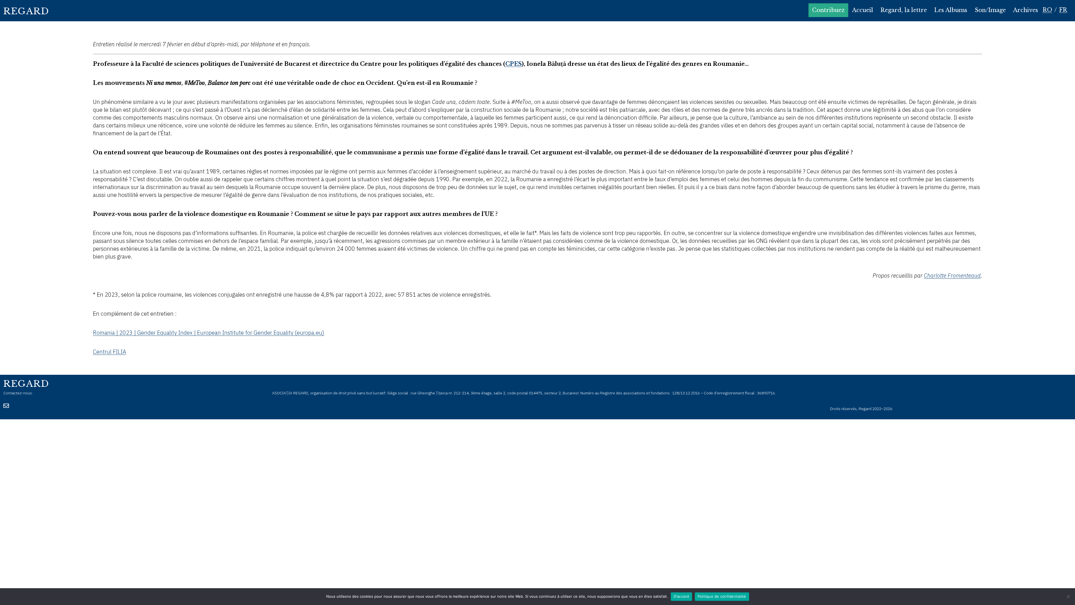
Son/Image (990, 10)
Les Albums (950, 10)
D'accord (681, 596)
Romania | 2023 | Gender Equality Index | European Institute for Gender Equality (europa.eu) (208, 332)
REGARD (26, 11)
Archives (1025, 10)
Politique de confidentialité (722, 596)
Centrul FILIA (109, 351)
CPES (513, 64)
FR (1063, 9)
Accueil (862, 10)
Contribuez (828, 10)
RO (1047, 9)
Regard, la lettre (903, 10)
